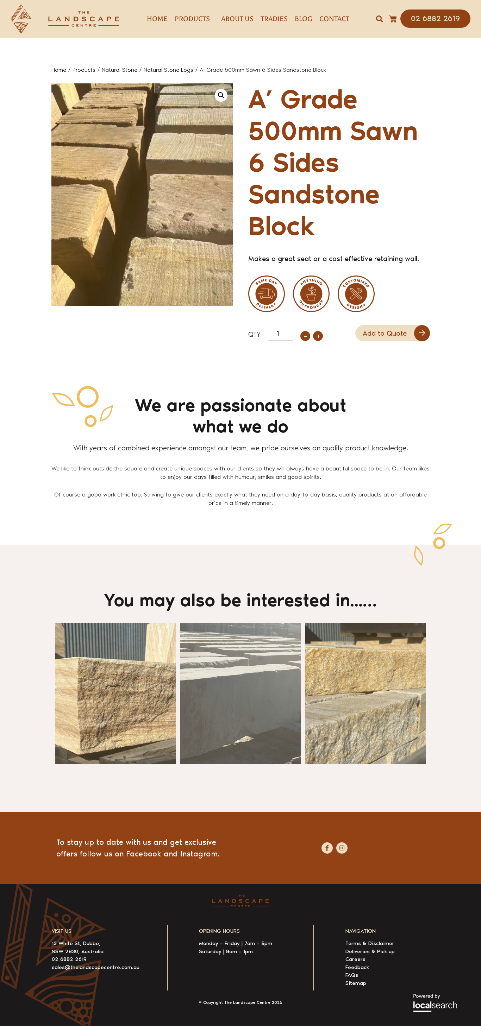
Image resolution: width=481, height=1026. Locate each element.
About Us (237, 19)
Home (157, 19)
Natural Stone (119, 69)
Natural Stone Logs (168, 69)
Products (84, 69)
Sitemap (355, 983)
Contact (334, 19)
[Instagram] (342, 848)
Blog (303, 19)
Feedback (357, 967)
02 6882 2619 (69, 959)
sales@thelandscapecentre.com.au (95, 967)
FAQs (351, 975)
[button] (379, 19)
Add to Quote (385, 333)
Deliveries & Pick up (370, 951)
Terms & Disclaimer (369, 943)
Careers (355, 959)
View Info (79, 746)
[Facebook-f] (327, 848)
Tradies (274, 19)
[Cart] (393, 19)
